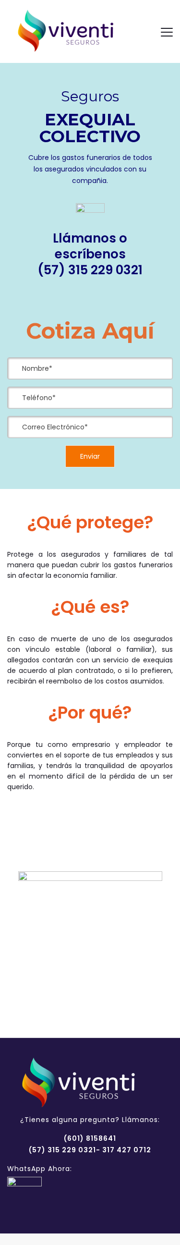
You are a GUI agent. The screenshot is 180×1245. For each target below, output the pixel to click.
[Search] (144, 31)
